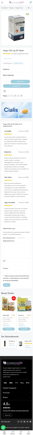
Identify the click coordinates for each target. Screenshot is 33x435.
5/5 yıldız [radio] (24, 238)
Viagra (11, 8)
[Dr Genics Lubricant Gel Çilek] (5, 343)
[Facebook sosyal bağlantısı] (9, 96)
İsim (4, 261)
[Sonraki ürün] (31, 8)
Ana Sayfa (4, 8)
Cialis (4, 317)
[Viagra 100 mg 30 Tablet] (20, 343)
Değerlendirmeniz (9, 241)
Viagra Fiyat (19, 8)
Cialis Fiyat (9, 317)
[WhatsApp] (3, 427)
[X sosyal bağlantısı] (12, 96)
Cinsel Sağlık (6, 319)
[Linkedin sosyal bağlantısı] (18, 96)
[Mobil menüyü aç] (2, 2)
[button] (9, 329)
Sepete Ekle (20, 81)
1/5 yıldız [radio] (18, 238)
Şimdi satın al (16, 86)
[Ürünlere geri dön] (29, 8)
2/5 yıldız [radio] (19, 238)
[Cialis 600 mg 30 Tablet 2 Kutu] (8, 304)
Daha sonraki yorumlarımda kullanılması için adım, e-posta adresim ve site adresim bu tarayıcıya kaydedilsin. (16, 278)
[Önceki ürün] (27, 8)
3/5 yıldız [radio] (21, 238)
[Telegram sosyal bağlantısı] (21, 96)
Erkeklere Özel (7, 321)
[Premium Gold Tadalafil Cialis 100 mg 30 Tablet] (24, 304)
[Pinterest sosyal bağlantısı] (15, 96)
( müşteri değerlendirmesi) (19, 53)
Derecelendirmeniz (9, 238)
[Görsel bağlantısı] (13, 363)
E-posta (6, 268)
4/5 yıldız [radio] (22, 238)
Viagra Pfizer (8, 58)
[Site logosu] (16, 2)
